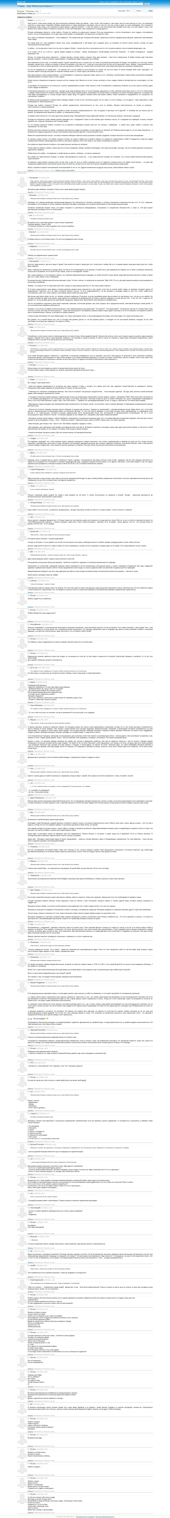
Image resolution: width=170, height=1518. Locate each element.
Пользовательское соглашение (85, 1517)
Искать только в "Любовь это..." (44, 6)
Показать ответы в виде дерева (65, 170)
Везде (29, 6)
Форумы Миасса (22, 13)
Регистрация (121, 10)
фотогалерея (128, 2)
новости (107, 2)
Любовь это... (32, 13)
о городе (140, 2)
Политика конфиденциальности (105, 1517)
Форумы (21, 6)
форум (135, 2)
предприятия (114, 2)
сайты (121, 2)
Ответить (30, 170)
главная (101, 2)
